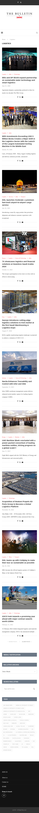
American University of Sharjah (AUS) (14, 711)
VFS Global (25, 747)
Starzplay (6, 744)
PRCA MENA (6, 738)
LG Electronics (12, 735)
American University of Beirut (24, 705)
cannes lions (17, 717)
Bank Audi (13, 714)
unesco (28, 744)
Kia (32, 729)
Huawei (5, 729)
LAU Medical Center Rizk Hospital (25, 732)
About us (4, 777)
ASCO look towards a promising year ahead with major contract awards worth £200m (18, 618)
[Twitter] (20, 2)
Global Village (20, 726)
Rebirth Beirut (7, 741)
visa (32, 747)
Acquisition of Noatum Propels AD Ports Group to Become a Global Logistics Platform (17, 504)
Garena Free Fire (8, 726)
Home (3, 39)
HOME (4, 786)
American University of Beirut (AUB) (13, 708)
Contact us (5, 782)
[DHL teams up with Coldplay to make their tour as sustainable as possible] (19, 541)
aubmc (5, 714)
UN (22, 744)
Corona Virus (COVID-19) (9, 720)
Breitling (31, 714)
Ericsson (22, 723)
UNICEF (5, 747)
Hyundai (12, 729)
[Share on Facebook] (17, 97)
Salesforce (18, 741)
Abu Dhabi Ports (7, 705)
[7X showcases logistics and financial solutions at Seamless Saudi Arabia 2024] (19, 243)
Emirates (14, 723)
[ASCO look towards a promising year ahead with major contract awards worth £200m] (19, 597)
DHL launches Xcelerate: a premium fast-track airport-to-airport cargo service (18, 202)
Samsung (27, 741)
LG (4, 735)
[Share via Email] (22, 97)
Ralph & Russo (16, 738)
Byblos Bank (7, 717)
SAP (34, 741)
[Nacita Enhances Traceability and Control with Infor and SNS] (19, 362)
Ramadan (26, 738)
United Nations (14, 747)
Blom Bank (22, 714)
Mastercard (23, 735)
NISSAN (32, 735)
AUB (29, 711)
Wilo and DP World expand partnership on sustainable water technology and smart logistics (19, 80)
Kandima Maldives (23, 729)
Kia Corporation (7, 732)
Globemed (31, 726)
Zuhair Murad (7, 750)
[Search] (37, 33)
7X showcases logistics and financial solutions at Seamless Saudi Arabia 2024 (18, 264)
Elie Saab (6, 723)
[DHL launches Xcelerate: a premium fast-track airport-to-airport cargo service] (19, 181)
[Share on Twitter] (20, 97)
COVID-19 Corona (24, 720)
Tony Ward (15, 744)
